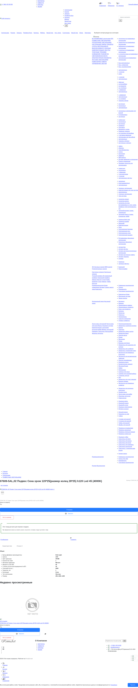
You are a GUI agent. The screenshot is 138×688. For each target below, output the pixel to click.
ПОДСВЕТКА (105, 54)
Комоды (104, 281)
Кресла (99, 279)
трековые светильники (125, 188)
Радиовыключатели (98, 285)
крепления (122, 153)
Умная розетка (123, 298)
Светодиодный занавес (125, 235)
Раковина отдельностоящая (127, 432)
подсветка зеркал (124, 199)
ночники (121, 258)
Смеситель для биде (125, 439)
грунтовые (122, 127)
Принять (132, 685)
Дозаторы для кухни (124, 396)
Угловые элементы (124, 320)
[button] (70, 668)
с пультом (121, 72)
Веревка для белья (124, 343)
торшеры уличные (124, 141)
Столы (99, 281)
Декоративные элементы (126, 307)
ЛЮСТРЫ (107, 50)
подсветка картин (124, 201)
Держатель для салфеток (126, 348)
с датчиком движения (125, 135)
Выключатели (101, 465)
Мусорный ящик (123, 366)
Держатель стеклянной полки (127, 350)
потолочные (122, 105)
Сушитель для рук (124, 375)
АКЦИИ (40, 649)
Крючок (121, 327)
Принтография (123, 269)
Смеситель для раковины (126, 444)
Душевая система (107, 325)
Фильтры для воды (97, 333)
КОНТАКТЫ (41, 644)
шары (120, 73)
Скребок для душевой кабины (127, 373)
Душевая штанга (123, 362)
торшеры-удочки (123, 100)
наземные (122, 125)
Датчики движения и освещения (128, 159)
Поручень (121, 329)
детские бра (122, 247)
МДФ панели (108, 267)
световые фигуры (124, 263)
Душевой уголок (123, 405)
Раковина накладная (125, 430)
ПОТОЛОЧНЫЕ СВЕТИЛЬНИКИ (101, 42)
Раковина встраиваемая (126, 428)
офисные (121, 82)
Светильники (6, 475)
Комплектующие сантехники (100, 327)
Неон (120, 227)
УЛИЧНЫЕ (107, 48)
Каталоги (5, 473)
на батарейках (123, 84)
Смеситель (101, 331)
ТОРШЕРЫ (110, 44)
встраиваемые (123, 114)
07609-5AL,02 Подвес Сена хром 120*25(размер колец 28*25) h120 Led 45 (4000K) (24, 623)
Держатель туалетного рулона (127, 325)
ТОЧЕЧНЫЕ (95, 52)
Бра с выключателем (125, 66)
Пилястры (122, 313)
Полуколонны (123, 316)
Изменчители (122, 398)
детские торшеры (124, 256)
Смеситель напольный (125, 446)
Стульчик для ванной (125, 421)
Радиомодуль (122, 289)
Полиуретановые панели (99, 269)
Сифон (121, 416)
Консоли (94, 283)
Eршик (120, 337)
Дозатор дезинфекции (125, 360)
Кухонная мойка (97, 329)
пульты (121, 151)
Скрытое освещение (125, 318)
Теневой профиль (97, 276)
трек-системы (123, 196)
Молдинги (121, 301)
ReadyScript (29, 658)
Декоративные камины (125, 305)
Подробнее (113, 685)
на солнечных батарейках (126, 133)
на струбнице (122, 88)
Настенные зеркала (98, 272)
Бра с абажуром (123, 65)
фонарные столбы (124, 129)
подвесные (122, 120)
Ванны (100, 325)
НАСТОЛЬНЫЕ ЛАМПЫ (99, 44)
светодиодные (123, 70)
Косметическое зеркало (125, 364)
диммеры (121, 155)
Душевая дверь (123, 401)
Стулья (104, 279)
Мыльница (122, 339)
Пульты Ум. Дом (123, 458)
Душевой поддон (124, 403)
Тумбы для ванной (124, 423)
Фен (120, 377)
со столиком (122, 98)
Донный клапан (123, 412)
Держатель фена (123, 333)
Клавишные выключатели (126, 285)
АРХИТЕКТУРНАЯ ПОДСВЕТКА (101, 58)
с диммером (122, 89)
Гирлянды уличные (124, 131)
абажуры (121, 148)
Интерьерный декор (98, 301)
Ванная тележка (123, 381)
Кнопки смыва (123, 453)
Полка (120, 341)
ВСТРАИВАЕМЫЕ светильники (101, 38)
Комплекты (98, 289)
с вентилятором (123, 174)
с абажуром (122, 172)
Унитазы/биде (109, 331)
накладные (122, 181)
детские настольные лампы (127, 254)
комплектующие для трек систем (128, 190)
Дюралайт (122, 223)
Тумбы (109, 281)
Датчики (101, 287)
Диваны (94, 279)
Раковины (95, 331)
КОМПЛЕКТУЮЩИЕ (98, 50)
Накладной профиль (104, 277)
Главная (5, 471)
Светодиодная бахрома (126, 229)
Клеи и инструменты (125, 309)
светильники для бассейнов (127, 137)
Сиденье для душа (124, 371)
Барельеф (122, 267)
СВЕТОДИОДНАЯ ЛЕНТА (99, 56)
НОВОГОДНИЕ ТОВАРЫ (99, 61)
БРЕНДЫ (40, 648)
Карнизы (121, 303)
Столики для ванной (125, 419)
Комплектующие (123, 225)
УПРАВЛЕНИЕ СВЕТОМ (99, 63)
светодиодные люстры (125, 178)
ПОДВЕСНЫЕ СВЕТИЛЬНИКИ (101, 40)
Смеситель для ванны (125, 441)
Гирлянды (121, 261)
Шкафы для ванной (124, 425)
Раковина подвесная (125, 433)
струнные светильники (125, 194)
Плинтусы (121, 315)
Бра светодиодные (124, 63)
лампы (121, 146)
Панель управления (124, 161)
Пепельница (122, 370)
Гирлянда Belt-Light (124, 219)
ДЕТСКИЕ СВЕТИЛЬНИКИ (100, 59)
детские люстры (123, 249)
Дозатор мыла (123, 335)
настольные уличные (125, 143)
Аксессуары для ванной (99, 323)
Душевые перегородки (125, 407)
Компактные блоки (124, 294)
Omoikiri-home (123, 392)
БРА (112, 38)
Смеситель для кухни (125, 442)
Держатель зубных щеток (126, 331)
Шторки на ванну (124, 409)
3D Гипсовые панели (98, 267)
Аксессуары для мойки (125, 394)
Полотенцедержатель (125, 323)
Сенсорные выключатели (126, 291)
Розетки (94, 465)
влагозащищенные (124, 183)
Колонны (121, 311)
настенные (122, 104)
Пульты (121, 287)
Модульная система (124, 296)
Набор (120, 368)
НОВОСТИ (41, 646)
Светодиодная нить (124, 231)
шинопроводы (123, 192)
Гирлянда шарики (124, 221)
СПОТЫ (94, 46)
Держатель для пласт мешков (127, 379)
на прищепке (122, 86)
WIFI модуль (122, 157)
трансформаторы (124, 150)
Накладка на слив (124, 414)
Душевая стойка (123, 437)
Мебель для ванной (107, 329)
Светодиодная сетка (125, 233)
